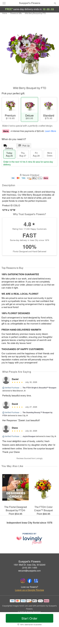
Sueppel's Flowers (29, 3)
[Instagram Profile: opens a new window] (23, 581)
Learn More (50, 130)
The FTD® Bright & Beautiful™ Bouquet (39, 387)
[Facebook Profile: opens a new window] (29, 581)
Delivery (9, 147)
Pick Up (26, 145)
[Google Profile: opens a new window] (36, 581)
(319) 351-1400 (29, 567)
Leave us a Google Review (29, 590)
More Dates (49, 154)
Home (4, 13)
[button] (52, 620)
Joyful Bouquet (29, 436)
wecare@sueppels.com (29, 570)
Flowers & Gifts (16, 13)
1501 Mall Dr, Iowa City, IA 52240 (29, 564)
